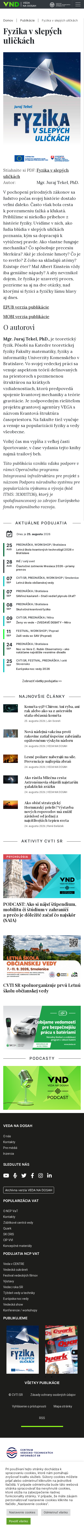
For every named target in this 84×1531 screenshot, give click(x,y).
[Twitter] (23, 1176)
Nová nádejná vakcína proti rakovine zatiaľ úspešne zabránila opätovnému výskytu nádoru (52, 736)
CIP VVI (8, 1240)
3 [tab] (39, 1377)
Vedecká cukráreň (15, 1269)
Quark (7, 1228)
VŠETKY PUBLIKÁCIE (42, 1383)
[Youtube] (6, 1176)
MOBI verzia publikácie (26, 316)
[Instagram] (40, 1176)
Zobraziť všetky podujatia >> (42, 681)
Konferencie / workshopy (20, 1310)
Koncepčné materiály (17, 1246)
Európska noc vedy (16, 1298)
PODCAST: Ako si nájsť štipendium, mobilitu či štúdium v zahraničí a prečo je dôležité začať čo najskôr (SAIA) (39, 912)
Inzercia (8, 1153)
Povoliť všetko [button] (18, 1521)
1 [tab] (26, 1377)
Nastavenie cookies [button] (22, 1512)
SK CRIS (8, 1234)
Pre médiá (10, 1148)
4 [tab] (45, 1377)
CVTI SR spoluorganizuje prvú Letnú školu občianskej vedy (42, 987)
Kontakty (9, 1142)
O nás (7, 1136)
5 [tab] (52, 1377)
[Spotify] (15, 1176)
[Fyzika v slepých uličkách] (22, 1349)
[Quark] (61, 1349)
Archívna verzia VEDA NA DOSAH (28, 1190)
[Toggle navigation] (78, 4)
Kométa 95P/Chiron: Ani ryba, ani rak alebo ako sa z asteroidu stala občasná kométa (51, 711)
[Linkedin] (49, 1176)
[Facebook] (32, 1176)
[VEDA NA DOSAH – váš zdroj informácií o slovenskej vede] (18, 4)
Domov (8, 20)
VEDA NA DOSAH (57, 746)
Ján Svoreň (54, 721)
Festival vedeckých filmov (20, 1275)
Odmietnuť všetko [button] (56, 1512)
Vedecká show (13, 1304)
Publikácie (28, 20)
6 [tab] (58, 1377)
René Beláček (55, 826)
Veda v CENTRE (13, 1264)
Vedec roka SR (13, 1287)
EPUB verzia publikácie (26, 307)
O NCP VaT (10, 1211)
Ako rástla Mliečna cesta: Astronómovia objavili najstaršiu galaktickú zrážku (51, 782)
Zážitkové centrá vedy (18, 1222)
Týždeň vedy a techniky (19, 1293)
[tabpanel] (22, 1349)
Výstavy (8, 1281)
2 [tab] (32, 1377)
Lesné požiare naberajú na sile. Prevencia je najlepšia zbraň (50, 758)
